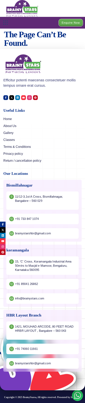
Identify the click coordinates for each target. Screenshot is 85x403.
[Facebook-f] (5, 97)
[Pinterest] (35, 97)
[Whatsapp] (77, 395)
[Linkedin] (17, 97)
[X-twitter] (11, 97)
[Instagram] (29, 97)
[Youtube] (23, 97)
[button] (5, 22)
